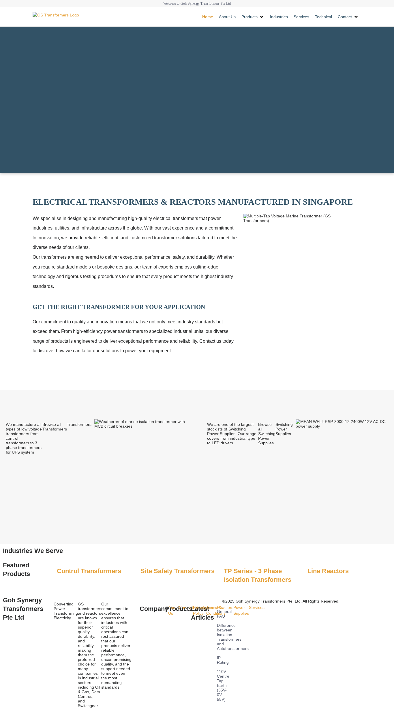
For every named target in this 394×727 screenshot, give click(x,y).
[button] (253, 16)
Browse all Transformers (54, 426)
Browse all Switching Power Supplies (266, 433)
